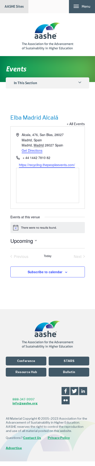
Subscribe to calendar (45, 271)
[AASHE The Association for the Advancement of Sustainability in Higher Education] (48, 34)
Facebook (66, 391)
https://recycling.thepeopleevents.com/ (47, 164)
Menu (86, 6)
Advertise (14, 448)
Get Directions (32, 150)
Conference (26, 361)
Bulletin (69, 372)
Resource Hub (26, 372)
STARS (69, 361)
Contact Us (32, 438)
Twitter (74, 391)
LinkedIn (83, 391)
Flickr (66, 400)
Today (47, 256)
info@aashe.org (25, 403)
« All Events (76, 124)
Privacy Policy (59, 438)
